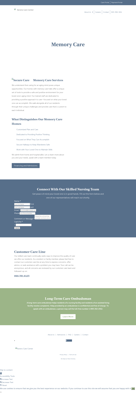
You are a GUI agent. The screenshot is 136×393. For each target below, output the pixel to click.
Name (17, 201)
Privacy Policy (63, 354)
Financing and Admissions (25, 165)
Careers (98, 12)
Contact (106, 12)
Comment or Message (24, 218)
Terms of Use (72, 354)
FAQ (69, 335)
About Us (87, 12)
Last (32, 207)
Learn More (68, 316)
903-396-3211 (116, 12)
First (32, 204)
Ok (133, 389)
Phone (17, 213)
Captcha (18, 221)
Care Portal (105, 2)
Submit (17, 228)
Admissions (61, 335)
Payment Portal (116, 2)
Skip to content (6, 370)
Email (17, 210)
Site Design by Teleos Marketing (68, 358)
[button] (1, 373)
